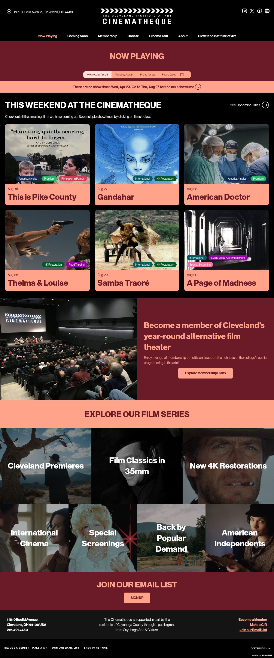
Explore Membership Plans (205, 373)
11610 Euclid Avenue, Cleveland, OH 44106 (44, 12)
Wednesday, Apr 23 (97, 74)
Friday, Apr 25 (147, 74)
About (183, 36)
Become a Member (252, 619)
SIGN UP (137, 598)
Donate (133, 36)
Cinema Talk (158, 36)
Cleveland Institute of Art (217, 36)
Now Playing (47, 36)
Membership (107, 36)
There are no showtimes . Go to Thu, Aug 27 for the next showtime (134, 86)
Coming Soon (77, 36)
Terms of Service (95, 647)
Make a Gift (258, 625)
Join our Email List (253, 630)
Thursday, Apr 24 (124, 74)
